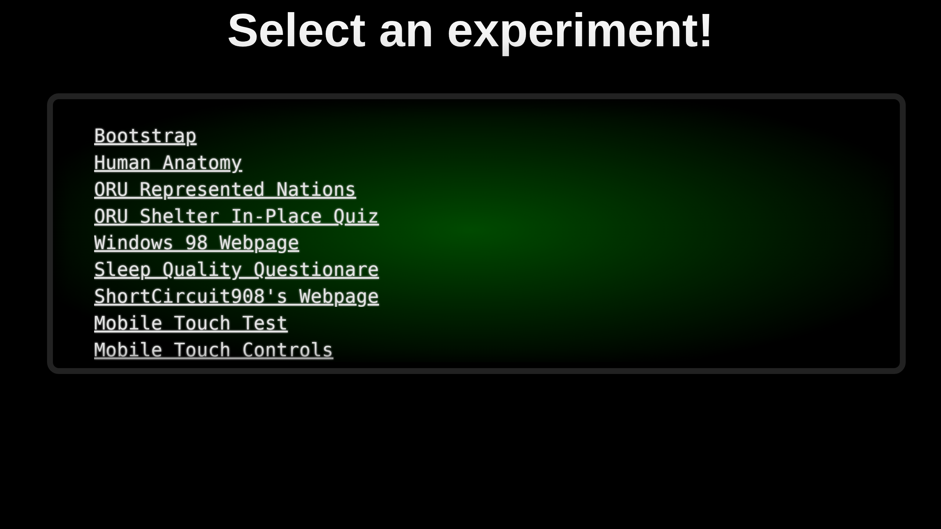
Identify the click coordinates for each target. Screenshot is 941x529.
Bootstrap (145, 136)
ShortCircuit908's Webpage (236, 296)
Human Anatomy (168, 162)
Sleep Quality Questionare (236, 269)
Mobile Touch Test (191, 323)
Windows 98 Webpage (196, 242)
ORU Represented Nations (225, 189)
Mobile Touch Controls (213, 350)
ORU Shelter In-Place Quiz (236, 216)
